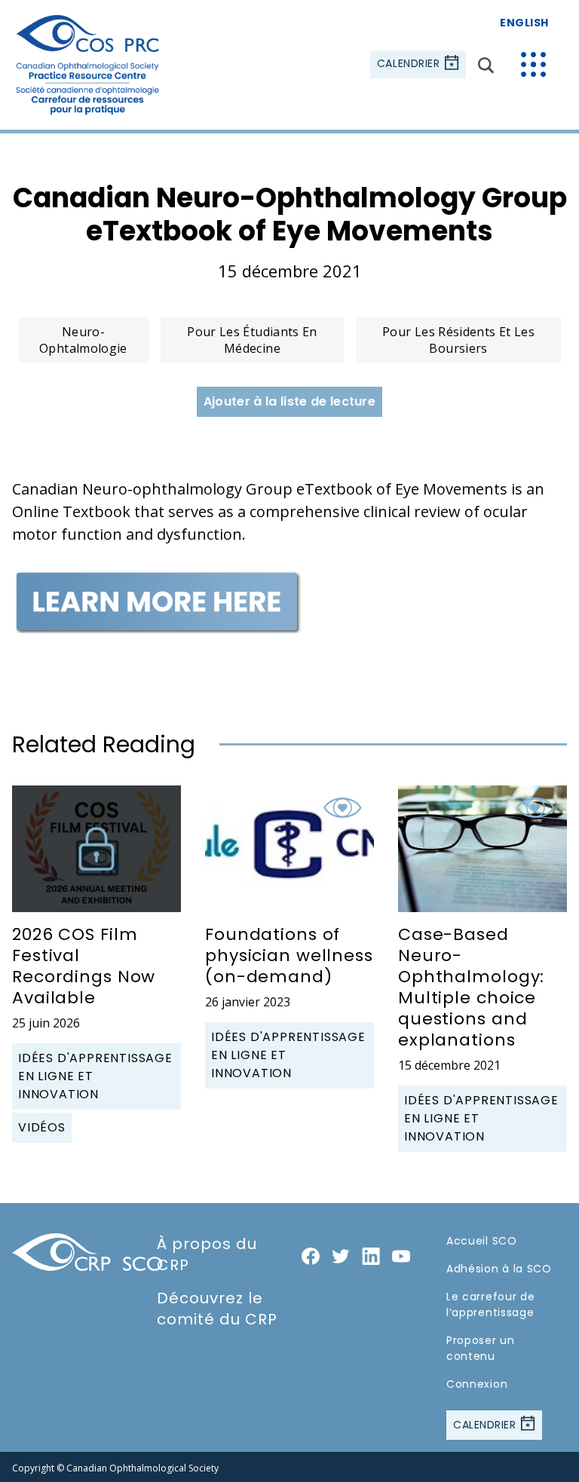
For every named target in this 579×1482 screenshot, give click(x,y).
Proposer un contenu (480, 1348)
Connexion (476, 1384)
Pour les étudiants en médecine (252, 340)
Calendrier (410, 64)
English (524, 22)
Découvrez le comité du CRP (217, 1309)
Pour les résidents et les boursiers (458, 340)
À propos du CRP (207, 1254)
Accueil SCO (481, 1240)
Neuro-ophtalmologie (83, 340)
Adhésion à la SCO (499, 1268)
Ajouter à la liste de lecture (289, 401)
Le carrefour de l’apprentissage (490, 1304)
